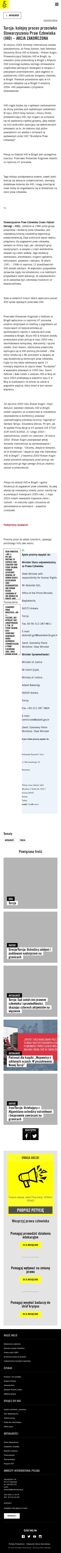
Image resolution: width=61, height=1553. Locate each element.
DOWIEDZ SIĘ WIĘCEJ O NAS (15, 1508)
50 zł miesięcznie (30, 1279)
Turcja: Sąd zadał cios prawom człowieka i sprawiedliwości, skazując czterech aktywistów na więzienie (29, 1005)
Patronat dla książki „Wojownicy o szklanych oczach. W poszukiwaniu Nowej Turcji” (30, 1061)
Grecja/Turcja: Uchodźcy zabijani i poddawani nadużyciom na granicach (30, 953)
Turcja (22, 840)
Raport (12, 945)
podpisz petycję (30, 1210)
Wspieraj (11, 1516)
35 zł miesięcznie (30, 1245)
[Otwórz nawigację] (56, 4)
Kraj (11, 898)
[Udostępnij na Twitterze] (35, 1136)
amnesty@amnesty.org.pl (13, 1490)
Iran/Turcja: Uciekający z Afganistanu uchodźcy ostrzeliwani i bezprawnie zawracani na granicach (30, 1113)
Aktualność (9, 840)
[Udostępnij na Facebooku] (26, 1136)
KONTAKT (8, 1503)
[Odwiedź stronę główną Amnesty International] (4, 4)
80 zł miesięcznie (30, 1314)
